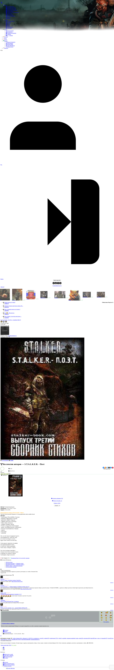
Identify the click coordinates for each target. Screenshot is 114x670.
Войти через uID (57, 280)
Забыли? (2, 286)
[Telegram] (107, 467)
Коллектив (13, 558)
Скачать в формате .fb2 (57, 498)
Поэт (17, 558)
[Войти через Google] (60, 283)
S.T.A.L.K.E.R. (22, 558)
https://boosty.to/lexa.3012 (17, 581)
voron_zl (99, 638)
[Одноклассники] (105, 467)
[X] (109, 467)
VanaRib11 (3, 600)
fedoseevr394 (19, 638)
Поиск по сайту (8, 666)
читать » (111, 582)
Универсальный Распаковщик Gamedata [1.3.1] (11, 594)
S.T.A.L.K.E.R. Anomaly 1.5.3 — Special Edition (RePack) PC (14, 607)
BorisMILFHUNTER (16, 639)
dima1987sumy (93, 638)
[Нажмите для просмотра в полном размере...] (15, 496)
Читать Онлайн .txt (57, 500)
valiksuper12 (25, 638)
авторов (27, 558)
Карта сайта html (4, 645)
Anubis (14, 638)
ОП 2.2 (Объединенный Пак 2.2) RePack (10, 601)
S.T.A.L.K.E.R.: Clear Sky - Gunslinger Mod (10, 319)
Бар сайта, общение (8, 655)
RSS (10, 645)
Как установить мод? (9, 663)
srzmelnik (64, 638)
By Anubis (14, 645)
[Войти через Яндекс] (58, 283)
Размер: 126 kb (57, 503)
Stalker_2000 (3, 593)
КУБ (2, 606)
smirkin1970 (46, 638)
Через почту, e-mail (8, 654)
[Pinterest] (112, 467)
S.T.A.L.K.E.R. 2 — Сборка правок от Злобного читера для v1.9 (15, 586)
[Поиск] (1, 2)
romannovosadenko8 (71, 638)
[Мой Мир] (111, 467)
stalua (77, 638)
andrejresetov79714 (54, 638)
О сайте (6, 657)
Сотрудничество (8, 656)
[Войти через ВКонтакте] (54, 283)
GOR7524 (30, 638)
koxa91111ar (110, 638)
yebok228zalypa (4, 639)
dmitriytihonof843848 (25, 639)
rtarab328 (81, 638)
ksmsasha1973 (104, 638)
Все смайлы (106, 621)
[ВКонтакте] (103, 467)
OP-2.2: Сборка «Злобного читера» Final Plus (11, 580)
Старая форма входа (57, 285)
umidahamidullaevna (12, 335)
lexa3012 (2, 579)
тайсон (9, 639)
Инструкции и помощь (9, 664)
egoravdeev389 (86, 638)
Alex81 (60, 638)
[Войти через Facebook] (56, 283)
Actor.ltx (6, 662)
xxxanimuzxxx (36, 638)
